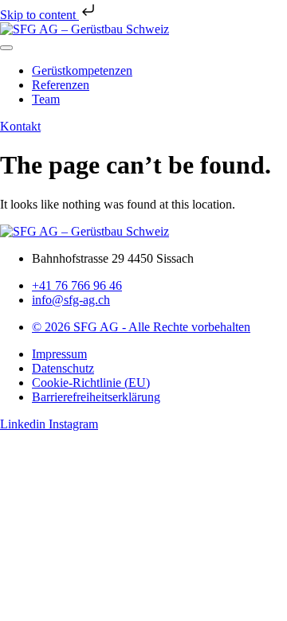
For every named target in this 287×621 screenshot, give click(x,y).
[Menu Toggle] (6, 47)
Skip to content (39, 14)
